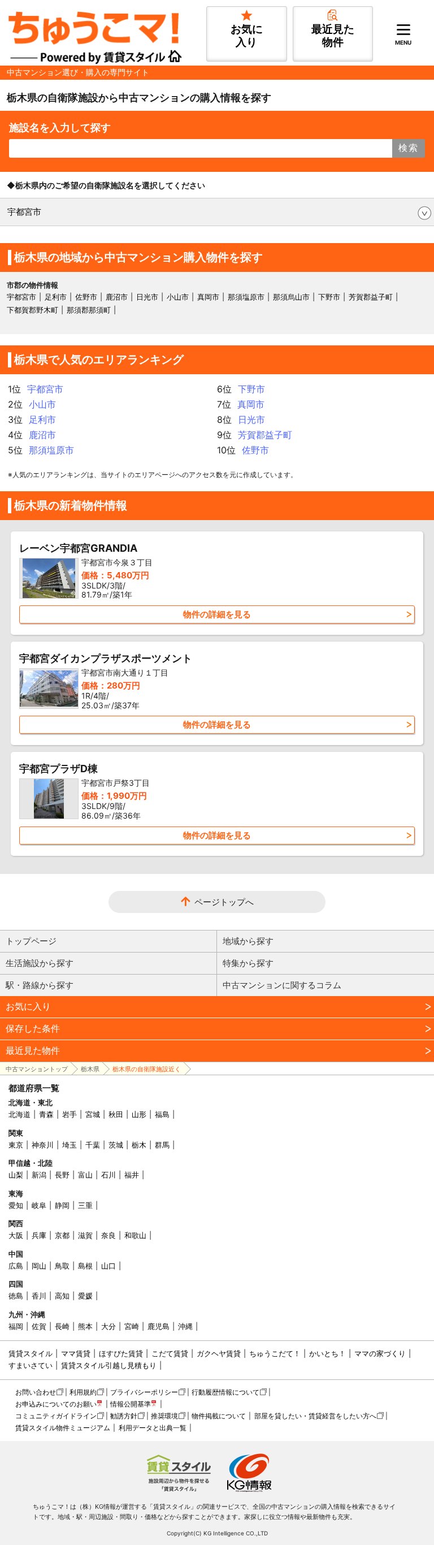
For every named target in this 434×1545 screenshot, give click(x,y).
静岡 (62, 1205)
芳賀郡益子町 (371, 296)
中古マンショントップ (37, 1069)
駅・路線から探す (39, 985)
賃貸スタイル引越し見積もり (109, 1365)
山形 (139, 1114)
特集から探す (248, 963)
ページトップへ (224, 902)
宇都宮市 (24, 211)
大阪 (15, 1235)
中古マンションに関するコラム (282, 985)
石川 (108, 1174)
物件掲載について (219, 1416)
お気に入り (28, 1006)
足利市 (56, 296)
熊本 (85, 1326)
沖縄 (185, 1326)
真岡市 (208, 296)
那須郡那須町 (89, 309)
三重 (85, 1205)
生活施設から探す (39, 963)
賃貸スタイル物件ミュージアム (62, 1427)
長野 (62, 1174)
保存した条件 (33, 1028)
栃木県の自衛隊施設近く (146, 1069)
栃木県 (90, 1069)
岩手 (69, 1114)
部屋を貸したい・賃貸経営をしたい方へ (315, 1416)
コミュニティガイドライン (56, 1416)
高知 (62, 1295)
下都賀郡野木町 (32, 309)
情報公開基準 (130, 1404)
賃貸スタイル (30, 1353)
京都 (62, 1235)
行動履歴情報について (225, 1392)
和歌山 (135, 1235)
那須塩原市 (246, 296)
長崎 (62, 1326)
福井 (131, 1174)
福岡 (15, 1326)
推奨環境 (164, 1416)
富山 (85, 1174)
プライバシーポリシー (144, 1392)
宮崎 (131, 1326)
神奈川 (43, 1144)
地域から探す (248, 941)
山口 (108, 1265)
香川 (39, 1295)
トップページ (31, 941)
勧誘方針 (123, 1416)
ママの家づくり (380, 1353)
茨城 (115, 1144)
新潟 (39, 1174)
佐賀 (39, 1326)
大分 (108, 1326)
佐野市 (86, 296)
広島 (15, 1265)
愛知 (15, 1205)
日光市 (147, 296)
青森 (46, 1114)
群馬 (162, 1144)
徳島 (15, 1295)
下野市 (329, 296)
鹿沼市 (117, 296)
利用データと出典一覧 (152, 1427)
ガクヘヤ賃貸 (219, 1353)
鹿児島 (158, 1326)
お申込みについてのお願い (56, 1404)
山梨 (15, 1174)
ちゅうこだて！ (275, 1353)
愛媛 (85, 1295)
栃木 (139, 1144)
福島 (162, 1114)
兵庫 (39, 1235)
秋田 (115, 1114)
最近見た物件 (33, 1050)
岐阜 (39, 1205)
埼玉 (69, 1144)
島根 (85, 1265)
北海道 (19, 1114)
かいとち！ (327, 1353)
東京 (15, 1144)
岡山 (39, 1265)
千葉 (92, 1144)
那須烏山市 (291, 296)
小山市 (178, 296)
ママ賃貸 (75, 1353)
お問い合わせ (35, 1392)
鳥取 (62, 1265)
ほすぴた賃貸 (121, 1353)
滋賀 (85, 1235)
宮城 (92, 1114)
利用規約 (83, 1392)
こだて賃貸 (169, 1353)
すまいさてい (30, 1365)
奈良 (108, 1235)
